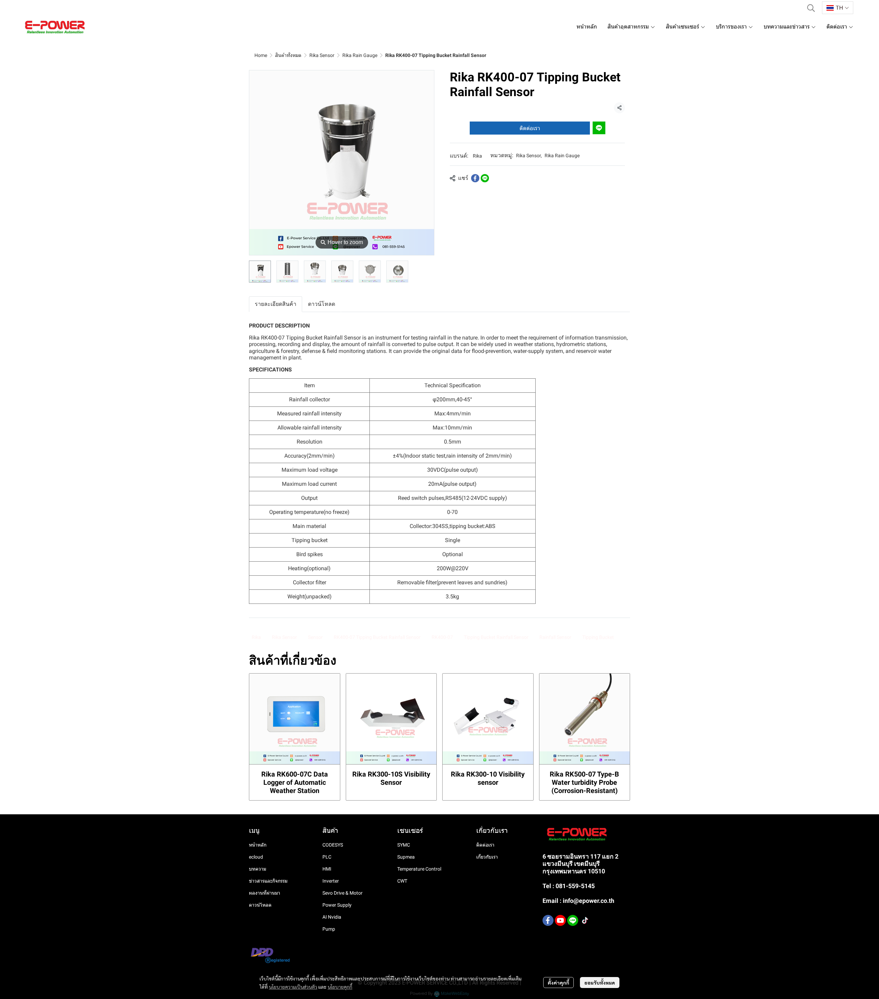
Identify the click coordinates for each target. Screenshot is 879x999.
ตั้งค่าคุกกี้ (558, 982)
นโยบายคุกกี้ (340, 987)
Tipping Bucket (598, 637)
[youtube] (560, 920)
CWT (402, 881)
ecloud (256, 857)
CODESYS (332, 845)
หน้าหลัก (257, 845)
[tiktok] (585, 920)
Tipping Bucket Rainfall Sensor (496, 637)
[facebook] (548, 920)
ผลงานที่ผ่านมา (264, 893)
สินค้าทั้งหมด (288, 55)
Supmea (406, 857)
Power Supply (337, 905)
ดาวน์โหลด (260, 905)
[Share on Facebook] (475, 178)
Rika (477, 156)
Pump (328, 929)
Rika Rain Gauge (359, 55)
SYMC (403, 845)
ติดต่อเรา (530, 127)
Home (260, 55)
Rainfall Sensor (555, 637)
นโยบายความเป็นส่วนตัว (293, 987)
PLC (326, 857)
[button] (811, 8)
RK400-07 (442, 637)
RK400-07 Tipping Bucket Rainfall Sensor (377, 637)
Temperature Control (419, 869)
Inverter (330, 881)
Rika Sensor (321, 55)
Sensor (315, 637)
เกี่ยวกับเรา (487, 857)
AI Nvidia (331, 917)
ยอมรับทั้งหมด (599, 982)
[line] (572, 920)
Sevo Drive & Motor (342, 893)
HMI (326, 869)
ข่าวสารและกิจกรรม (268, 881)
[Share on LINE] (485, 178)
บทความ (257, 869)
